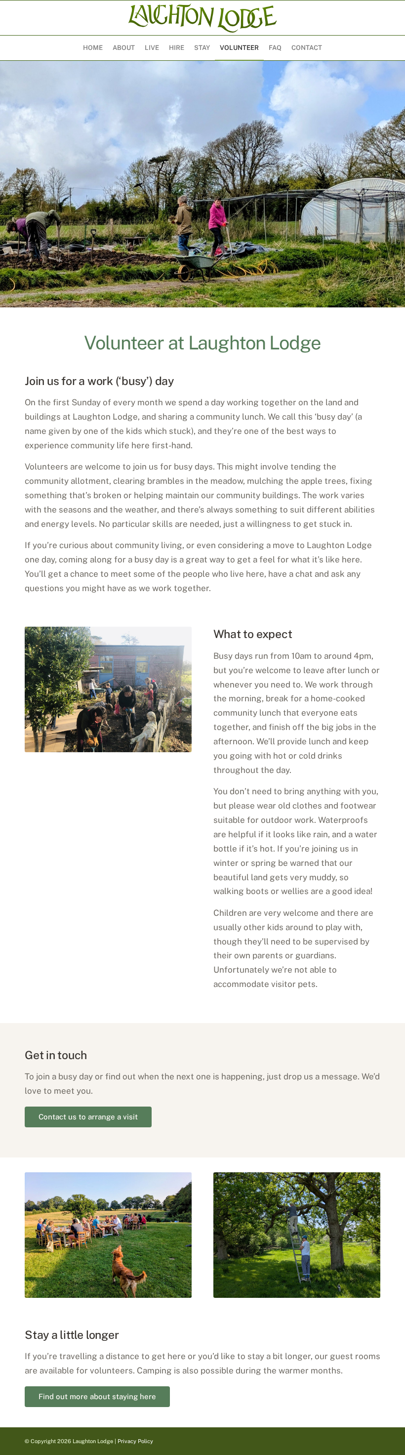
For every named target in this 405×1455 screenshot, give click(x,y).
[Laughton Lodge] (202, 18)
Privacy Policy (135, 1441)
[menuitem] (93, 48)
